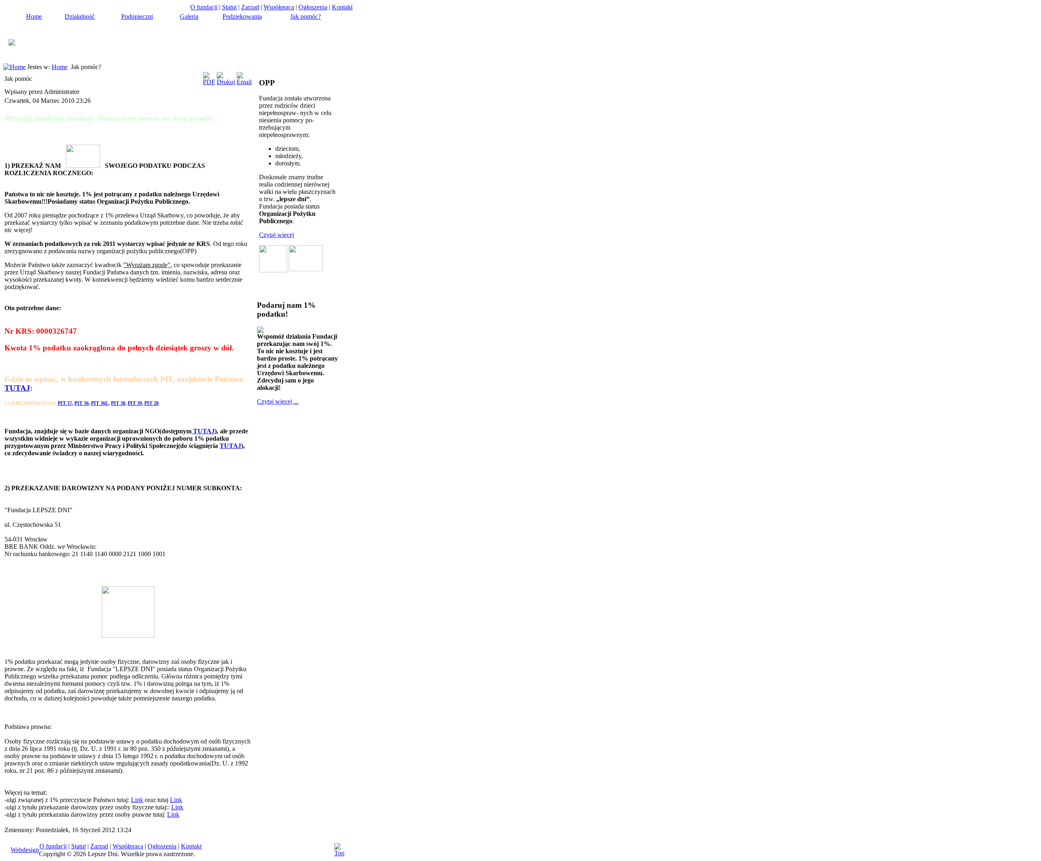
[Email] (244, 81)
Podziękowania (242, 16)
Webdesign (25, 849)
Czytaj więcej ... (277, 401)
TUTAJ (17, 388)
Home (34, 16)
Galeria (189, 16)
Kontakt (342, 7)
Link (137, 799)
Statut (229, 7)
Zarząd (250, 7)
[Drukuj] (226, 81)
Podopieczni (137, 16)
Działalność (80, 16)
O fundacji (204, 7)
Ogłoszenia (312, 7)
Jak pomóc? (305, 16)
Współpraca (279, 7)
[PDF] (209, 81)
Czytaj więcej (276, 234)
